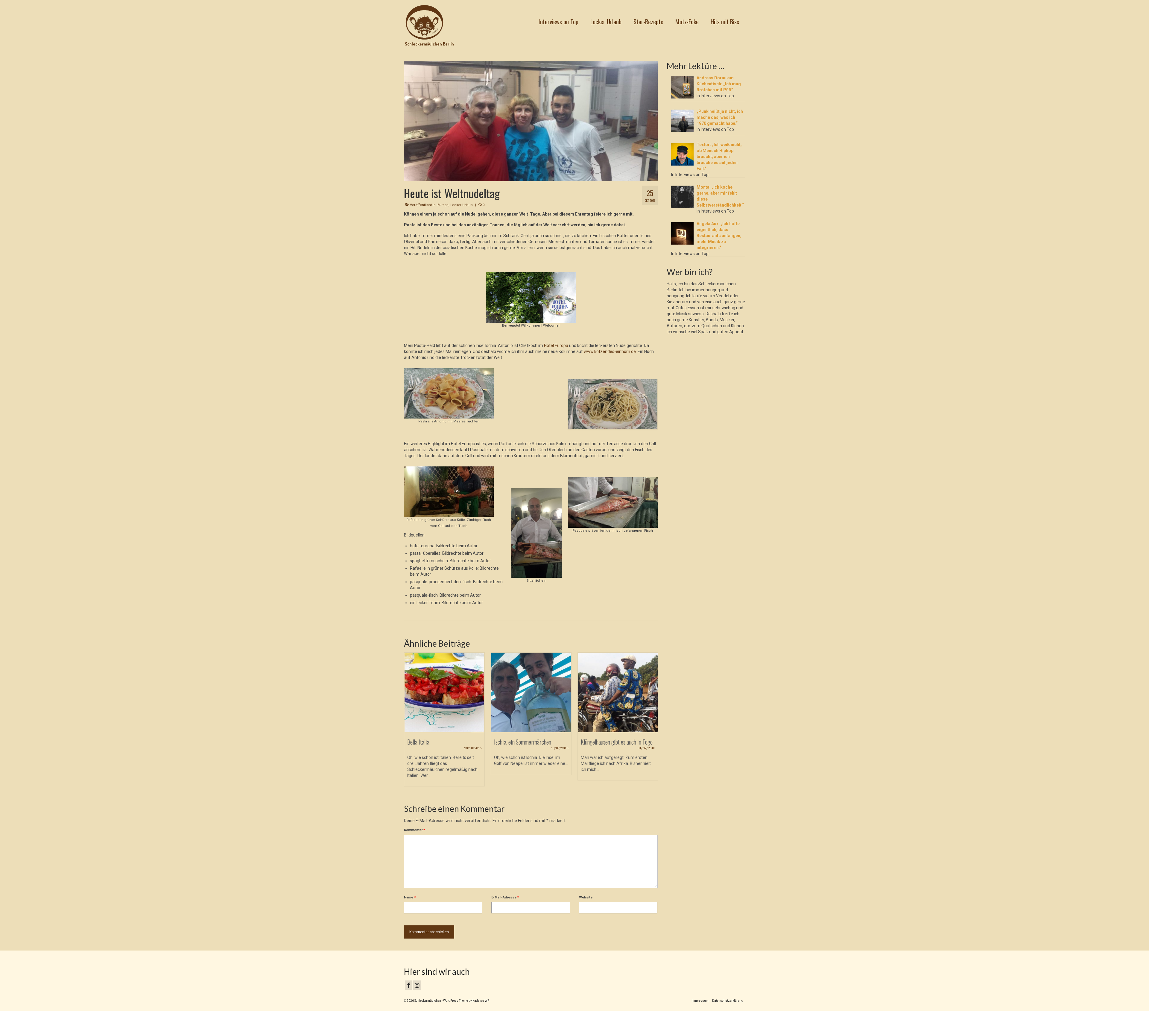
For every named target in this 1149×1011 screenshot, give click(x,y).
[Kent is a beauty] (618, 692)
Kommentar (414, 830)
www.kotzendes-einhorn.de (610, 351)
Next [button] (652, 723)
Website (585, 897)
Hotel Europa (555, 345)
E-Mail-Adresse (505, 897)
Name (410, 897)
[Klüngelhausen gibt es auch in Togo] (531, 692)
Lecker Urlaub (461, 205)
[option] (444, 716)
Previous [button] (409, 723)
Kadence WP (480, 1000)
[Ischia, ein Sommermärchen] (444, 692)
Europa (443, 205)
